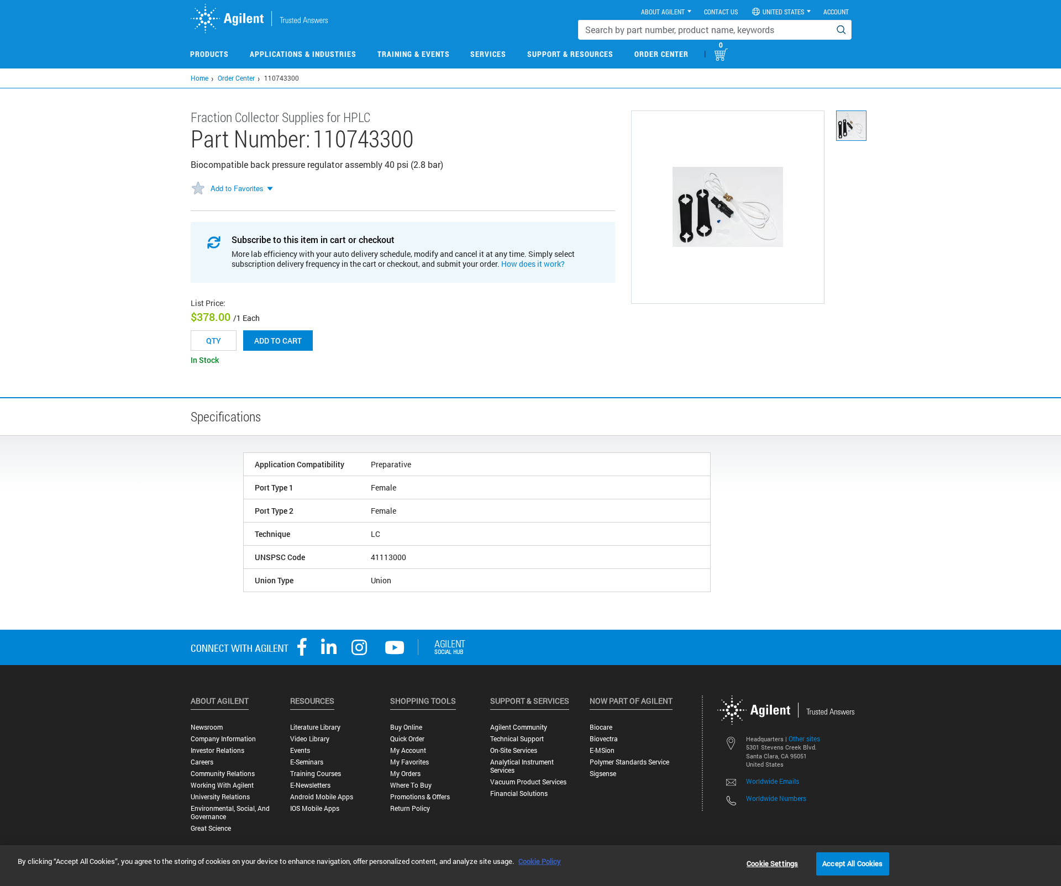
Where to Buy (411, 785)
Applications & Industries (303, 54)
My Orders (405, 773)
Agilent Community (518, 727)
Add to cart (278, 340)
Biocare (601, 727)
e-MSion (602, 750)
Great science (211, 828)
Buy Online (406, 727)
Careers (202, 762)
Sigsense (603, 773)
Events (300, 750)
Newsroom (207, 727)
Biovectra (604, 739)
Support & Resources (570, 54)
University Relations (220, 797)
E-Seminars (306, 762)
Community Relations (223, 773)
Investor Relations (217, 750)
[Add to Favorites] (198, 189)
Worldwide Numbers (776, 798)
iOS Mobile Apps (314, 808)
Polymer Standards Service (629, 762)
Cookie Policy (539, 861)
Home (199, 77)
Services (488, 54)
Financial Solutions (519, 793)
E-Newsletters (310, 785)
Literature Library (315, 727)
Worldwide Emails (772, 781)
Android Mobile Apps (321, 797)
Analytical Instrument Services (522, 766)
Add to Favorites (237, 188)
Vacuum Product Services (528, 782)
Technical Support (517, 739)
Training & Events (413, 54)
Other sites (804, 738)
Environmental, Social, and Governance (230, 812)
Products (209, 54)
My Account (408, 750)
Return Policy (410, 808)
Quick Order (407, 739)
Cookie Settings (772, 863)
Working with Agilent (222, 785)
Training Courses (315, 773)
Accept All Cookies (852, 863)
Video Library (309, 739)
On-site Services (513, 750)
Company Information (223, 739)
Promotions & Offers (420, 797)
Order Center (661, 54)
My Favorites (409, 762)
